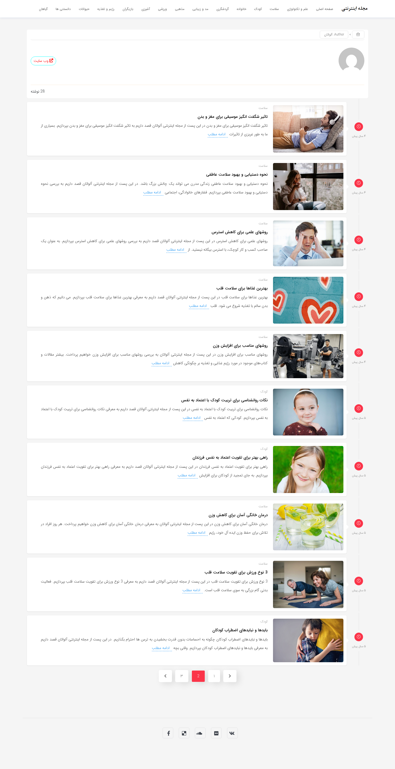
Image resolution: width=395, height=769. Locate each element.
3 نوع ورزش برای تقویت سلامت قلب (236, 572)
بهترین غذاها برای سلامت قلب (242, 288)
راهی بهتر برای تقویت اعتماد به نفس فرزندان (230, 457)
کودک (264, 391)
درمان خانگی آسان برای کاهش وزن (238, 515)
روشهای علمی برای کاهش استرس (239, 232)
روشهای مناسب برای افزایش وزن (240, 345)
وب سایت (41, 61)
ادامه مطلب (217, 134)
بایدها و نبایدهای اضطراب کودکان (240, 630)
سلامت (263, 108)
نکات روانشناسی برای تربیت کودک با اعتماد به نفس (224, 400)
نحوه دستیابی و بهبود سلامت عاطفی (237, 174)
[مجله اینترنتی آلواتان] (354, 9)
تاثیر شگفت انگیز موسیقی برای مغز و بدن (233, 117)
